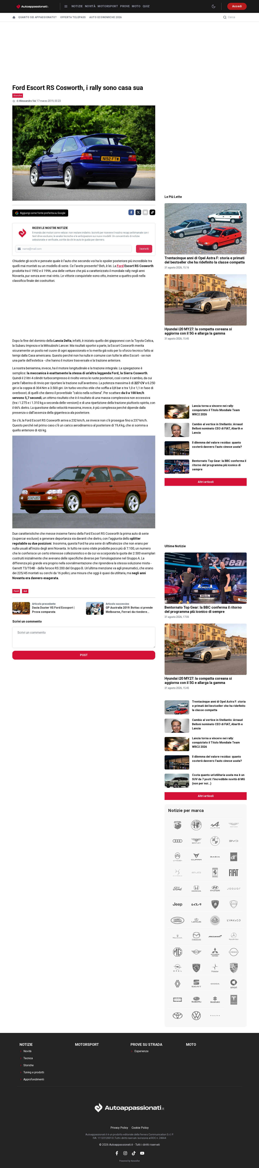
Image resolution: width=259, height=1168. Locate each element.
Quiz (146, 6)
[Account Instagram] (125, 1153)
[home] (14, 17)
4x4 (25, 591)
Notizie (77, 6)
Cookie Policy (140, 1127)
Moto (136, 6)
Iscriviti (144, 248)
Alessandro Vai (27, 100)
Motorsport (108, 6)
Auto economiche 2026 (105, 17)
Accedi (237, 6)
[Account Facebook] (117, 1153)
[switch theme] (213, 6)
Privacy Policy (119, 1127)
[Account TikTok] (134, 1153)
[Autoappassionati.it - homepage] (32, 6)
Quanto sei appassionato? (37, 17)
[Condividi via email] (145, 212)
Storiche (17, 95)
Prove (125, 6)
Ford (120, 266)
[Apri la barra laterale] (66, 6)
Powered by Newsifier (129, 1161)
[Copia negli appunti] (152, 212)
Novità (90, 6)
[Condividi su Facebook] (131, 212)
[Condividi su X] (138, 212)
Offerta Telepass (73, 17)
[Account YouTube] (142, 1153)
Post (84, 655)
